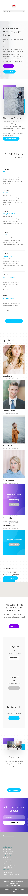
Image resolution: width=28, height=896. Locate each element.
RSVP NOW (14, 626)
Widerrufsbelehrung (11, 885)
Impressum (6, 881)
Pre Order (14, 657)
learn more (9, 71)
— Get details (14, 504)
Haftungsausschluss (13, 883)
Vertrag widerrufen (14, 895)
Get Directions (10, 578)
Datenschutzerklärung (17, 881)
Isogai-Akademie (8, 872)
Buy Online (14, 688)
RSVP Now (8, 66)
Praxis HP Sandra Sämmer (11, 875)
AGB (19, 885)
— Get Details (14, 544)
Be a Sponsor (14, 790)
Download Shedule (14, 321)
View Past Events (11, 138)
